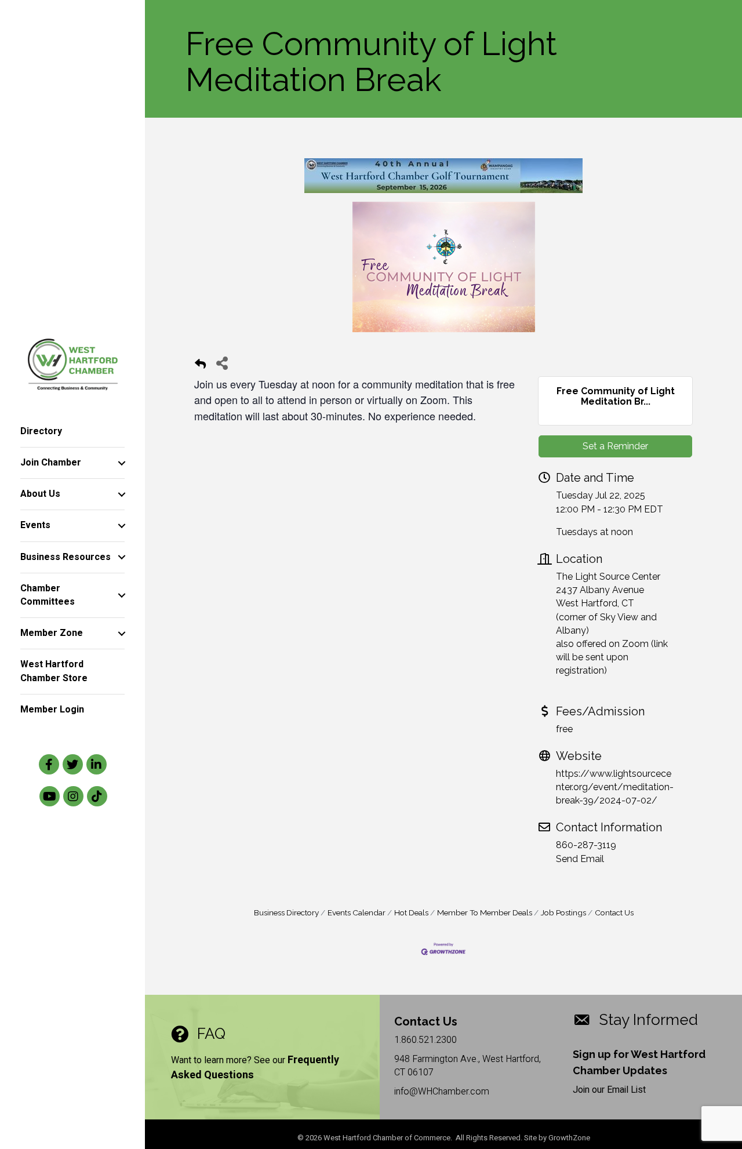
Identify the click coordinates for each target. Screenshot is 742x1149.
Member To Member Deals (484, 912)
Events (35, 525)
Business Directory (286, 912)
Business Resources (65, 557)
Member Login (52, 710)
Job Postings (563, 912)
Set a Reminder (615, 446)
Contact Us (614, 912)
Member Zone (51, 633)
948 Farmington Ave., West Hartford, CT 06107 (467, 1065)
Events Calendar (356, 912)
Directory (41, 431)
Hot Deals (411, 912)
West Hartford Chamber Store (54, 671)
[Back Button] (200, 366)
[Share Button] (222, 363)
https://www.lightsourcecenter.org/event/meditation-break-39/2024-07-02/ (615, 787)
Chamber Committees (47, 595)
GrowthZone (569, 1137)
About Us (40, 494)
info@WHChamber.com (441, 1092)
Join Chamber (50, 463)
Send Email (580, 858)
